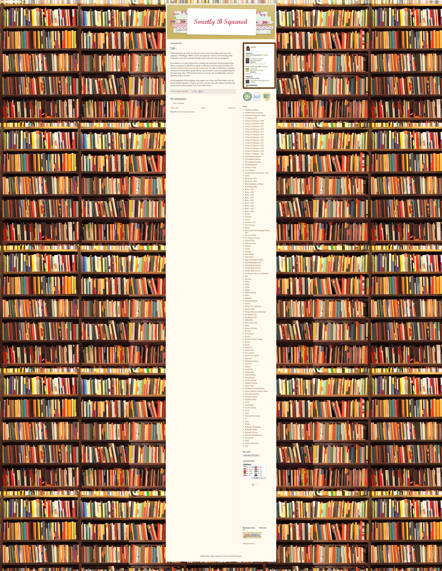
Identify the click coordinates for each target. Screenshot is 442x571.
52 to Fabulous (250, 170)
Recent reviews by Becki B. (254, 487)
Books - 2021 (249, 197)
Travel (247, 410)
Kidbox (247, 281)
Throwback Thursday (252, 394)
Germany (248, 251)
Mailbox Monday (250, 292)
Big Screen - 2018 (251, 178)
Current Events (250, 225)
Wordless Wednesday (252, 443)
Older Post (231, 108)
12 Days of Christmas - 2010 (254, 123)
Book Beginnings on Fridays (254, 184)
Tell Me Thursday (251, 380)
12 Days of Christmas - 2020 (254, 151)
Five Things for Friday (252, 238)
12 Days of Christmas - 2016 (254, 140)
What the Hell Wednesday (253, 435)
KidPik (247, 284)
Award (247, 175)
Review (247, 345)
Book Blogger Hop (251, 186)
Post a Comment (178, 103)
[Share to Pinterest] (202, 91)
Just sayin (248, 279)
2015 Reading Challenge (253, 156)
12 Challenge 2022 (251, 118)
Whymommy (249, 438)
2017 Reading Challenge (253, 162)
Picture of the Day (251, 328)
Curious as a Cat (250, 222)
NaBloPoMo (249, 320)
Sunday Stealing (250, 375)
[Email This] (193, 91)
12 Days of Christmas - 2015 (254, 137)
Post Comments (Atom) (187, 112)
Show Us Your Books (252, 356)
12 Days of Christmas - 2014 (254, 134)
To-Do (247, 402)
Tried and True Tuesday (252, 416)
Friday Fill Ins (249, 240)
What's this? (254, 522)
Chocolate (248, 217)
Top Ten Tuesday (250, 408)
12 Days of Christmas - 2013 (254, 132)
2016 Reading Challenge (253, 159)
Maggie (247, 290)
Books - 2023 (249, 203)
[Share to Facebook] (200, 91)
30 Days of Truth (250, 167)
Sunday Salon (249, 372)
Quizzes (247, 336)
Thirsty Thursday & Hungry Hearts (256, 391)
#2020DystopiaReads (252, 110)
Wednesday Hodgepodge (253, 427)
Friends (247, 249)
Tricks (247, 413)
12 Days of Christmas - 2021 (254, 154)
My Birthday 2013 (251, 314)
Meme (247, 295)
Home (203, 108)
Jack (246, 276)
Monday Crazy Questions (253, 306)
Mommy (247, 303)
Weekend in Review (251, 432)
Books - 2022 (249, 200)
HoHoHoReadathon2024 (253, 265)
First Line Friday (250, 235)
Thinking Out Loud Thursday (254, 388)
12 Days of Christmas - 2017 (254, 143)
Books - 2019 (249, 192)
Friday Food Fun (250, 243)
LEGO (247, 287)
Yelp (246, 446)
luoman (224, 556)
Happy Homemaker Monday (254, 260)
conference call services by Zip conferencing (192, 68)
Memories (248, 298)
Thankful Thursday (251, 383)
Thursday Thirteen (251, 397)
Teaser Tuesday (250, 377)
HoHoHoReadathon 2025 (253, 262)
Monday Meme (250, 309)
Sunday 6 (248, 366)
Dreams (247, 228)
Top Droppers (249, 405)
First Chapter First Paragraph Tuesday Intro (257, 231)
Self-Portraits (249, 350)
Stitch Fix (248, 364)
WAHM (247, 424)
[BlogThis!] (195, 91)
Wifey (247, 440)
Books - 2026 (249, 211)
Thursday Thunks (250, 399)
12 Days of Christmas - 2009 (254, 121)
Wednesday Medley (251, 429)
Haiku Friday (249, 257)
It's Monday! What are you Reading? (257, 273)
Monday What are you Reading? (255, 312)
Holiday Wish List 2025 (253, 271)
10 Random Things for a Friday (255, 115)
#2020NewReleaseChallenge (254, 113)
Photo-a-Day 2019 (251, 323)
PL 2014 (248, 331)
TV (246, 418)
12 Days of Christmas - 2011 (254, 126)
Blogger (238, 556)
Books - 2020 (249, 195)
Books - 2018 (249, 189)
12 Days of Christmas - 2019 (254, 148)
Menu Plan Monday (251, 301)
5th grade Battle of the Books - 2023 (257, 173)
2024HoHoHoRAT (251, 165)
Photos (247, 325)
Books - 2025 (249, 208)
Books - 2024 (249, 206)
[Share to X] (197, 91)
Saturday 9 (248, 347)
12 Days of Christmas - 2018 (254, 145)
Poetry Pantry (249, 334)
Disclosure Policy (248, 543)
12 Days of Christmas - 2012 (254, 129)
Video (247, 421)
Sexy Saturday (249, 353)
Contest (247, 219)
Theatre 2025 (249, 386)
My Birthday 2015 (251, 317)
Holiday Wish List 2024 (253, 268)
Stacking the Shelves (251, 361)
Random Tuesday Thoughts (254, 339)
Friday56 (248, 246)
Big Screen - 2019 (251, 181)
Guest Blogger (249, 254)
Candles (247, 214)
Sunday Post (249, 369)
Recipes (247, 342)
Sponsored (248, 358)
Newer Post (174, 108)
